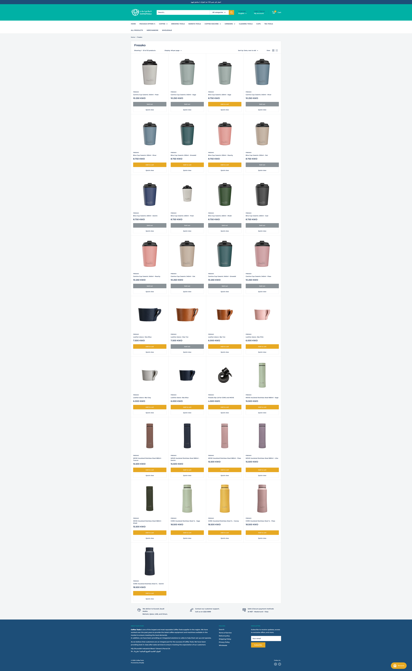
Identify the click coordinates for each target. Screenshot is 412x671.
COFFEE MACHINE (212, 24)
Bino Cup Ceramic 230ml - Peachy (220, 155)
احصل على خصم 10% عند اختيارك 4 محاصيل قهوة (206, 2)
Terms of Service (225, 633)
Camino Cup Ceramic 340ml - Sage (183, 94)
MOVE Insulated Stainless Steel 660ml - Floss (224, 458)
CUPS (258, 24)
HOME (133, 24)
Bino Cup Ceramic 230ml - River (144, 155)
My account (259, 13)
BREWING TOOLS (178, 24)
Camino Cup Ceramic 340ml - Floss (258, 276)
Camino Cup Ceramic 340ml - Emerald (222, 276)
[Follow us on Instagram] (275, 664)
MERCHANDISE (152, 30)
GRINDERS (229, 24)
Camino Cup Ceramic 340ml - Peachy (146, 276)
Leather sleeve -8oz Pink (254, 337)
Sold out (150, 104)
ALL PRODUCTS (137, 30)
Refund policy (224, 636)
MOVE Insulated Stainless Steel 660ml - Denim (185, 459)
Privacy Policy (224, 642)
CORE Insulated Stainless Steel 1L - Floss (260, 521)
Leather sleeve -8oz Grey (142, 397)
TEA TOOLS (268, 24)
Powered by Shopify (137, 662)
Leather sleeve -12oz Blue (142, 337)
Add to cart (225, 104)
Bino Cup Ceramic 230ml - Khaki (220, 216)
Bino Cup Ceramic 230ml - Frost (182, 216)
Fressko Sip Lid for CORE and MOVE (221, 397)
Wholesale (223, 645)
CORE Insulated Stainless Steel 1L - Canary (223, 521)
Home (133, 37)
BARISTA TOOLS (195, 24)
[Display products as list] (277, 50)
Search (221, 629)
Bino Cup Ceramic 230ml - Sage (219, 94)
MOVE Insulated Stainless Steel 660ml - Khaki (147, 522)
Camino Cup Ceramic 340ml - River (258, 94)
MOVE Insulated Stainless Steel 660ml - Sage (262, 397)
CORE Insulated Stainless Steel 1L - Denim (148, 584)
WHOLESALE (167, 30)
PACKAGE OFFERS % (147, 24)
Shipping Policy (225, 639)
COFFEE (162, 24)
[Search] (231, 12)
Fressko (139, 37)
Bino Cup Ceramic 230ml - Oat (257, 155)
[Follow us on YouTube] (279, 664)
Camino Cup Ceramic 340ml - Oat (183, 276)
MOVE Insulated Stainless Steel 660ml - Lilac (262, 458)
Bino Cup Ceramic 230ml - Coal (257, 216)
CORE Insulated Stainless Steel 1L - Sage (185, 521)
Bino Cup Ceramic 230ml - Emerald (183, 155)
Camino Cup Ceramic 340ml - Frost (146, 94)
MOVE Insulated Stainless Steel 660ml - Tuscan (147, 459)
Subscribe (258, 645)
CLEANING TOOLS (246, 24)
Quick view (150, 110)
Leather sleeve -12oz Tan (179, 337)
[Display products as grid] (273, 50)
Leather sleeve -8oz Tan (216, 337)
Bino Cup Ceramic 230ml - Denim (145, 216)
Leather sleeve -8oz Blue (180, 397)
